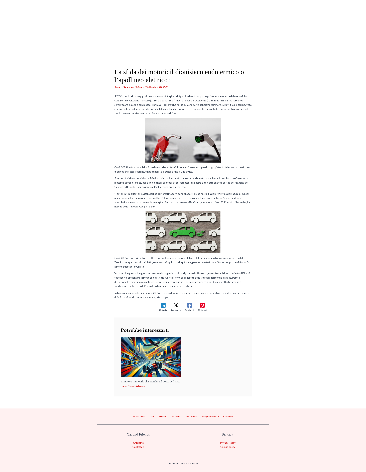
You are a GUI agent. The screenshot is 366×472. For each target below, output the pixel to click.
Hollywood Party (228, 53)
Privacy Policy (227, 442)
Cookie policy (227, 446)
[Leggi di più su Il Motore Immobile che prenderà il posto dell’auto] (151, 356)
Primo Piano (109, 53)
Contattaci (138, 446)
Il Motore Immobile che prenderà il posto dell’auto (150, 381)
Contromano (194, 53)
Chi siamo (259, 53)
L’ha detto (168, 53)
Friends (146, 53)
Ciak (130, 53)
